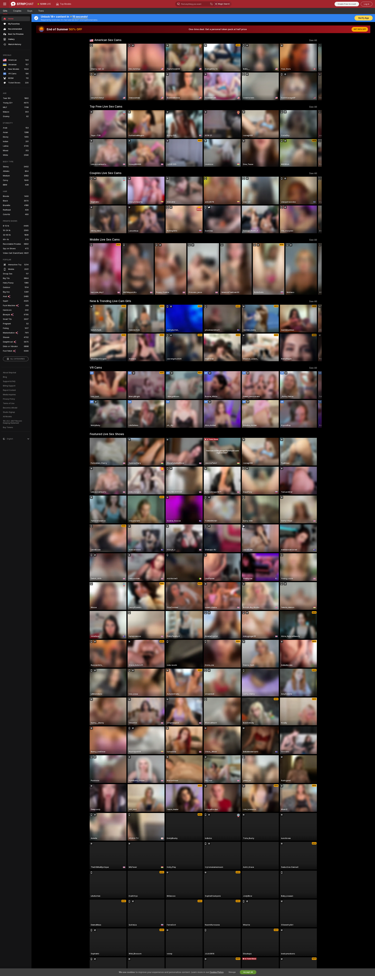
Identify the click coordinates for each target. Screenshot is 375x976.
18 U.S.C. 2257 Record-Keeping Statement (12, 422)
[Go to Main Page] (22, 4)
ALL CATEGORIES (17, 359)
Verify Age (363, 18)
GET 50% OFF (360, 29)
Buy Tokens (8, 427)
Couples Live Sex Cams (105, 173)
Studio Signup (9, 412)
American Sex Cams (107, 40)
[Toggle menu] (4, 4)
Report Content (9, 390)
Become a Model (10, 408)
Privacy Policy (9, 399)
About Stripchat (9, 373)
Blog (5, 377)
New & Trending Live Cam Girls (110, 301)
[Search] (211, 4)
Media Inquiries (9, 395)
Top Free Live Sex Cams (106, 106)
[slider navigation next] (314, 72)
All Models (7, 417)
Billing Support (9, 386)
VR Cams (96, 367)
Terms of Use (8, 403)
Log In (366, 4)
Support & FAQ (9, 381)
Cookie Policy (216, 972)
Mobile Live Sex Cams (105, 239)
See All (313, 40)
